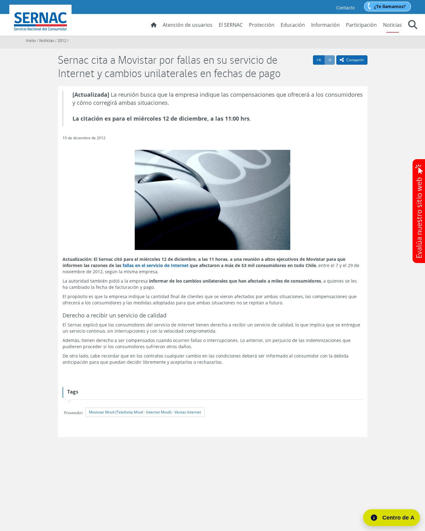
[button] (412, 25)
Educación (293, 24)
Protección (261, 24)
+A (320, 59)
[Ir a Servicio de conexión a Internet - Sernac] (212, 200)
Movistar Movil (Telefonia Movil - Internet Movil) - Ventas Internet (145, 412)
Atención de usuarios (188, 24)
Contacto (345, 8)
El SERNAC (231, 24)
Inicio (31, 40)
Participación (361, 24)
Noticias (392, 24)
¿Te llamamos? (390, 6)
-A (331, 59)
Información (325, 24)
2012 (62, 40)
